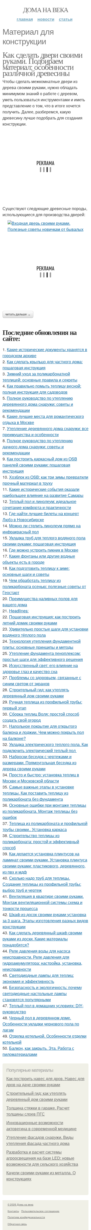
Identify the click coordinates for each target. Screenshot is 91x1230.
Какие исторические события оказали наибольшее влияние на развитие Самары (43, 492)
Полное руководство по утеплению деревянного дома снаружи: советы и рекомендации (38, 404)
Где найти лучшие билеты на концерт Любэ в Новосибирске (41, 516)
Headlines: (19, 611)
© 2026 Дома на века (20, 1204)
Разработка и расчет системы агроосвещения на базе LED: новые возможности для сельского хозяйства (42, 1158)
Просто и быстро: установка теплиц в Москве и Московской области (41, 778)
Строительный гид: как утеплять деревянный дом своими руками (36, 693)
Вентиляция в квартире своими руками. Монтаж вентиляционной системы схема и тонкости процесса (43, 902)
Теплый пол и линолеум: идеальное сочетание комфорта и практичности (39, 504)
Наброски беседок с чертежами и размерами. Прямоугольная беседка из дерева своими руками (39, 763)
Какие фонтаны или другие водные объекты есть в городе (39, 559)
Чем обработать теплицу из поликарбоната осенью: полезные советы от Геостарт (44, 586)
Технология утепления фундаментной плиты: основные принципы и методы (42, 644)
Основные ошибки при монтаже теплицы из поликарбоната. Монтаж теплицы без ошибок (44, 811)
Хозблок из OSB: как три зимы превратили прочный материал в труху (45, 480)
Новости (45, 19)
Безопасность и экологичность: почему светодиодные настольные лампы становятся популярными (42, 993)
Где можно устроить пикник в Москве (43, 550)
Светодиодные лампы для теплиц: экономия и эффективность (38, 978)
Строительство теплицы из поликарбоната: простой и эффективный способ (41, 842)
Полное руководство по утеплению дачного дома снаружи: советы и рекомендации (38, 447)
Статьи (66, 19)
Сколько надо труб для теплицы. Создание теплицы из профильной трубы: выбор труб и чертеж (42, 884)
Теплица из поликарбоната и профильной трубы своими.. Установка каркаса (45, 826)
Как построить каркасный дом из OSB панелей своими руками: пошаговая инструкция (40, 465)
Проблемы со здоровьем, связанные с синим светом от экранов (42, 681)
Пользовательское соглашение (40, 1211)
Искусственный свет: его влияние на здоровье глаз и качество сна (40, 668)
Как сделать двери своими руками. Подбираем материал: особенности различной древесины (42, 63)
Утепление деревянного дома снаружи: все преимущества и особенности (45, 431)
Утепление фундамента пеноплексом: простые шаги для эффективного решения (43, 656)
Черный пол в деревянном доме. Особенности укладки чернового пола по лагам (41, 1024)
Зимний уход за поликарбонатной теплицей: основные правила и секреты (40, 377)
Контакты (13, 1211)
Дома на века (45, 9)
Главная (25, 19)
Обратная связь (17, 1224)
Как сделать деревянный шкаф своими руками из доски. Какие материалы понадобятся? (42, 939)
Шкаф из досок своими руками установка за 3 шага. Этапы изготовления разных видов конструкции (45, 921)
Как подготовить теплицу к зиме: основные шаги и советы (36, 571)
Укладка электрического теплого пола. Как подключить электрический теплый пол (45, 747)
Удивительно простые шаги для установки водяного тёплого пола (45, 632)
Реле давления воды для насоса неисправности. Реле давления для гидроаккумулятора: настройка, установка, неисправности (42, 960)
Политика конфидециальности (26, 1217)
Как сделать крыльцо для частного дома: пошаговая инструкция (43, 365)
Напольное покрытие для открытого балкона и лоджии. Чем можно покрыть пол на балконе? (43, 732)
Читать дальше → (18, 314)
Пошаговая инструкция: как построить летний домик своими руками (42, 620)
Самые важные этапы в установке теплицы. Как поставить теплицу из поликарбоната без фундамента (38, 793)
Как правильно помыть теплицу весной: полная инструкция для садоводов (42, 389)
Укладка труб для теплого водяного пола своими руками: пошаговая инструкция (44, 541)
